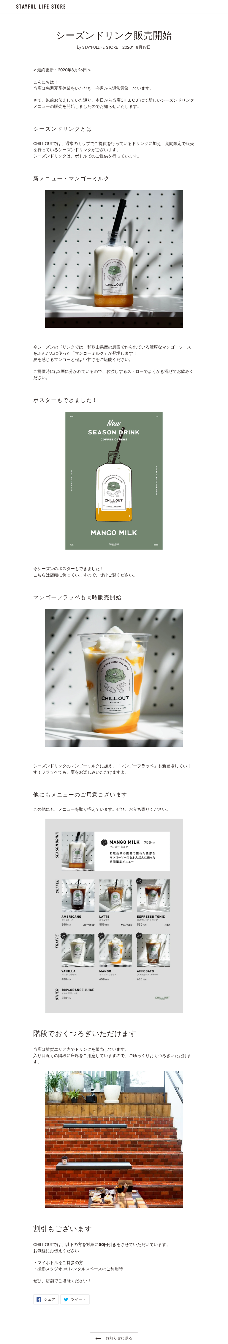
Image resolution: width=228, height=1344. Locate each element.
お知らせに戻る (118, 1338)
